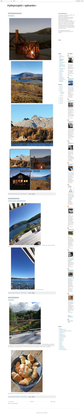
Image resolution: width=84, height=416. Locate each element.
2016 (61, 90)
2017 (61, 89)
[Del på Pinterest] (34, 194)
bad (60, 55)
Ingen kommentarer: (24, 193)
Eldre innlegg (53, 401)
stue (60, 72)
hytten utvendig (62, 66)
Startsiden (32, 401)
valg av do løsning (61, 81)
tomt (60, 75)
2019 (61, 86)
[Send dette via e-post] (29, 194)
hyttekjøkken (61, 64)
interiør (60, 69)
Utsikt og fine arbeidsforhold (17, 201)
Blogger (46, 412)
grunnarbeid (61, 62)
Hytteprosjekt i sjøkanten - (22, 5)
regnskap (61, 71)
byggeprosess (61, 56)
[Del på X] (31, 194)
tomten (60, 76)
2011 (61, 103)
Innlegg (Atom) (15, 403)
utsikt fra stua (61, 79)
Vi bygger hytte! (71, 229)
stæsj (60, 73)
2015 (61, 97)
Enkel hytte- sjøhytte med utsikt (61, 60)
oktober (62, 92)
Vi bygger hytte (71, 294)
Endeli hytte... (70, 207)
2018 (61, 87)
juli (61, 95)
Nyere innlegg (10, 401)
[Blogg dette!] (30, 194)
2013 (61, 100)
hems (60, 63)
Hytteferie (11, 300)
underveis (61, 77)
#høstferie (11, 16)
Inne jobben (61, 68)
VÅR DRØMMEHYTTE (71, 143)
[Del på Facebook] (33, 194)
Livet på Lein (70, 251)
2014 (61, 98)
